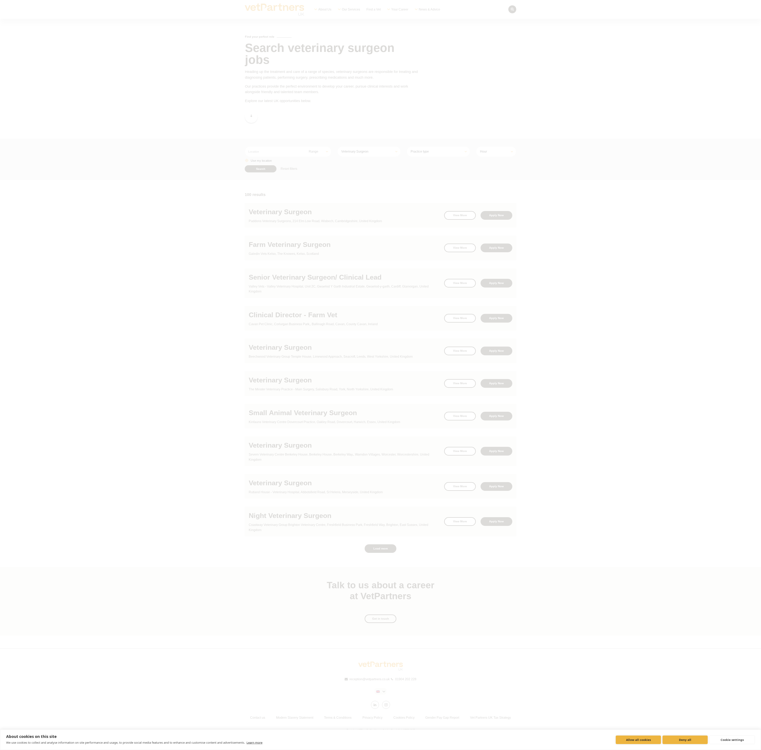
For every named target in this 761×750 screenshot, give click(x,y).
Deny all (685, 740)
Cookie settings (732, 740)
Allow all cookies (638, 740)
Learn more (254, 742)
